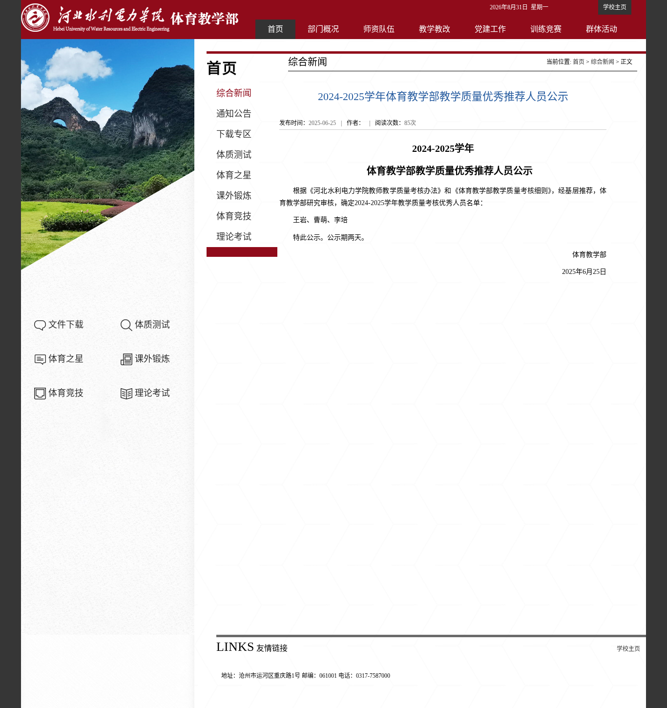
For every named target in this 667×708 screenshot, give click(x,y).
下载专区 (233, 134)
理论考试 (152, 393)
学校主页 (614, 7)
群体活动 (601, 29)
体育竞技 (65, 393)
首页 (275, 29)
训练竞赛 (546, 29)
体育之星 (65, 359)
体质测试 (152, 325)
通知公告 (233, 114)
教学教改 (434, 29)
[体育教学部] (131, 17)
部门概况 (323, 29)
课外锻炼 (152, 359)
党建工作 (490, 29)
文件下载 (65, 325)
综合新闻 (233, 93)
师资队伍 (379, 29)
